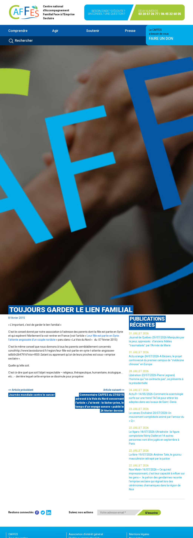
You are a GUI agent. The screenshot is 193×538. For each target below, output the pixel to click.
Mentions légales (139, 534)
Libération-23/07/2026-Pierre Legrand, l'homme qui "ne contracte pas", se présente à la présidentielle (156, 379)
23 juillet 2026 (139, 408)
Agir (55, 31)
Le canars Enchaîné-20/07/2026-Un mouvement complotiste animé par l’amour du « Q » (156, 416)
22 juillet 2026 (139, 427)
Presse (130, 31)
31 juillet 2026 (139, 333)
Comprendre (18, 31)
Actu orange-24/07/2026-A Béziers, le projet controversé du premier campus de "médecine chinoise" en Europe (156, 360)
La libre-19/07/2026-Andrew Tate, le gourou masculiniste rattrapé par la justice (155, 456)
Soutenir (92, 31)
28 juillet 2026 (139, 371)
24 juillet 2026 (139, 390)
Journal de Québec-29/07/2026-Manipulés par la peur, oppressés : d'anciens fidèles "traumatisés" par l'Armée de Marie (156, 341)
